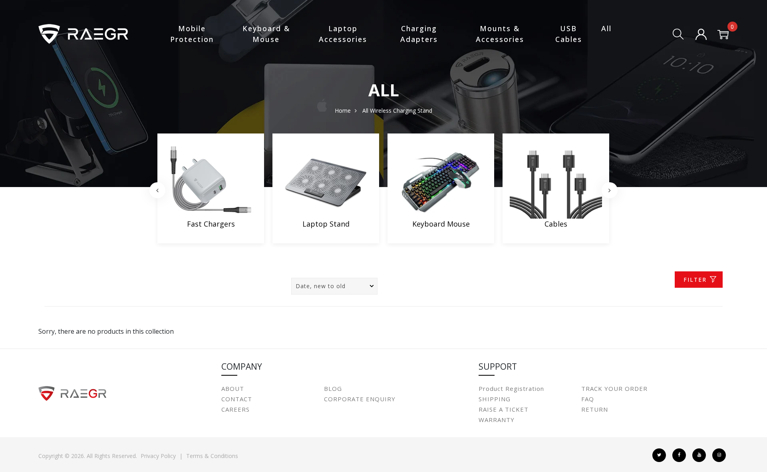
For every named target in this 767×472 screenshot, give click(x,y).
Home (343, 110)
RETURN (594, 409)
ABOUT (232, 388)
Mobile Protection (192, 34)
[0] (723, 35)
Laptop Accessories (343, 34)
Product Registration (511, 388)
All (606, 28)
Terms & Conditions (212, 456)
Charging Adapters (419, 34)
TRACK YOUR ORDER (614, 388)
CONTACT (236, 399)
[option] (210, 190)
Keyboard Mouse (441, 224)
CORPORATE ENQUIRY (359, 399)
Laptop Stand (326, 224)
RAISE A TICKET (504, 409)
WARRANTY (497, 420)
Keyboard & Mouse (266, 34)
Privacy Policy (158, 456)
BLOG (333, 388)
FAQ (587, 399)
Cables (555, 224)
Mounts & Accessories (500, 34)
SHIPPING (495, 399)
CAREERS (235, 409)
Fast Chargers (211, 224)
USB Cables (568, 34)
